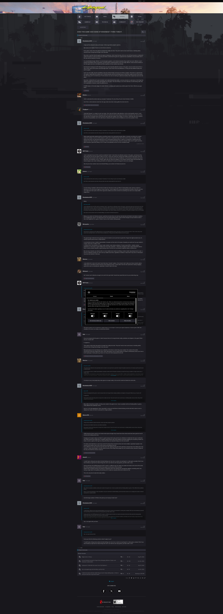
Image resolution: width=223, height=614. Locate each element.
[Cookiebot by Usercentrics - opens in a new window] (130, 292)
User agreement (107, 606)
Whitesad (85, 271)
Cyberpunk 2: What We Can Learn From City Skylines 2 (94, 565)
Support (98, 1)
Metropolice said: (86, 365)
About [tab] (128, 296)
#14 (143, 360)
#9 (143, 259)
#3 (143, 109)
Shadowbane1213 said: (87, 229)
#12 (143, 309)
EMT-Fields (86, 151)
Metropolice (86, 224)
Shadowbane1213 (87, 41)
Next (81, 37)
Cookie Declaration (118, 606)
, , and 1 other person (91, 105)
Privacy (112, 606)
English (112, 581)
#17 (143, 457)
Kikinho (85, 95)
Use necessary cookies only (95, 320)
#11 (143, 283)
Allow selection (111, 320)
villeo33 (85, 457)
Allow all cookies (127, 320)
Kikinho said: (86, 128)
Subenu (85, 171)
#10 (143, 271)
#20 (143, 527)
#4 (143, 123)
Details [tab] (111, 296)
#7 (143, 197)
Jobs (89, 1)
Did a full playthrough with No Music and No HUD (93, 569)
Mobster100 (86, 415)
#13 (143, 334)
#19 (143, 503)
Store (93, 1)
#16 (143, 415)
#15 (143, 386)
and (89, 278)
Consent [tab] (95, 296)
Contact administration (100, 606)
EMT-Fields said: (86, 204)
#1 (143, 41)
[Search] (142, 32)
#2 (143, 95)
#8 (143, 224)
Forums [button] (79, 1)
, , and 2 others (93, 356)
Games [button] (84, 1)
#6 (143, 171)
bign (84, 334)
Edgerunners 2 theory (87, 557)
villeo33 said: (86, 508)
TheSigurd (85, 109)
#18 (143, 481)
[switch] (105, 316)
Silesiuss (85, 259)
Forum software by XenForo (111, 612)
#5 (143, 151)
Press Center (124, 606)
